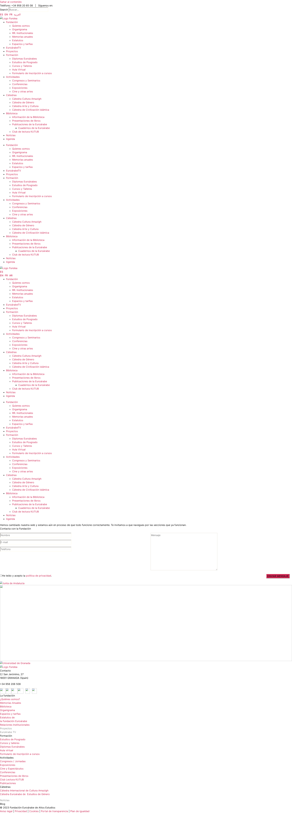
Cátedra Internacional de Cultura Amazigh (24, 790)
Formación (12, 54)
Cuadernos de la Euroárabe (34, 127)
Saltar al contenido (11, 1)
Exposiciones (19, 87)
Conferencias (19, 84)
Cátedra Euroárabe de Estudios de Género (25, 794)
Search (4, 9)
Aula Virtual (19, 69)
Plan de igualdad (79, 811)
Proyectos (12, 51)
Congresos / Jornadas (13, 761)
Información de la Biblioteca (28, 117)
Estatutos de (7, 717)
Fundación (12, 22)
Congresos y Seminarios (26, 80)
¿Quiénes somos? (10, 699)
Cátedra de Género (23, 102)
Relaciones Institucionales (15, 724)
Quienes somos (21, 25)
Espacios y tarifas (22, 43)
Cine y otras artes (22, 91)
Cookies (34, 811)
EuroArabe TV (8, 732)
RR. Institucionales (22, 33)
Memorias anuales (22, 36)
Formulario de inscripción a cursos (32, 73)
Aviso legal (6, 811)
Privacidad (20, 811)
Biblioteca (11, 113)
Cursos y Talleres (22, 65)
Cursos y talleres (9, 743)
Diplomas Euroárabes (24, 58)
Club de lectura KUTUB (25, 131)
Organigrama (19, 29)
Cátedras (11, 95)
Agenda (10, 138)
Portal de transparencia (54, 811)
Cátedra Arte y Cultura (25, 106)
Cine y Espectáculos (11, 768)
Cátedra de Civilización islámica (30, 109)
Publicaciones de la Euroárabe (29, 124)
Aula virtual (6, 750)
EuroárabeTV (13, 47)
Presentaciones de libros (26, 120)
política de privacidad (38, 575)
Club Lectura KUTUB (12, 779)
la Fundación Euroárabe (13, 721)
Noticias (11, 135)
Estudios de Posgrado (25, 62)
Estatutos (17, 40)
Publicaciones (8, 783)
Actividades (13, 76)
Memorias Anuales (10, 702)
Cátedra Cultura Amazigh (26, 98)
